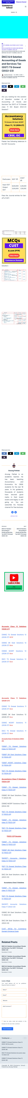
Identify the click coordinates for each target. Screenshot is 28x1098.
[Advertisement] (14, 161)
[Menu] (25, 6)
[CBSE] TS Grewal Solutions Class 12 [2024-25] (12, 1059)
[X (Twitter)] (10, 86)
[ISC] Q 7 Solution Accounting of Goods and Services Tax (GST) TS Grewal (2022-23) (14, 958)
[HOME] (2, 43)
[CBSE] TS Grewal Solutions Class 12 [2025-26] (12, 1048)
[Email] (4, 90)
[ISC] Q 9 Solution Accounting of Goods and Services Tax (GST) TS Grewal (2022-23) (14, 948)
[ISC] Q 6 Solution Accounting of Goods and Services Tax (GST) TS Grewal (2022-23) (14, 968)
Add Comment (7, 1006)
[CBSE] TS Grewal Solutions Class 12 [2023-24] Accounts (12, 1043)
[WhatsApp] (22, 86)
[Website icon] (12, 512)
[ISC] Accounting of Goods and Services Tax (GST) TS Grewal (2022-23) (13, 77)
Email (5, 995)
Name (5, 989)
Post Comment (7, 1028)
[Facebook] (4, 86)
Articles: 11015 (14, 516)
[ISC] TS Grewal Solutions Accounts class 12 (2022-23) (13, 1054)
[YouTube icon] (15, 512)
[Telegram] (16, 86)
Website (5, 1000)
